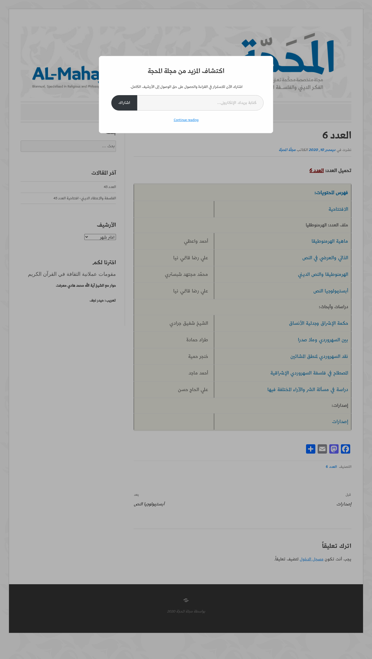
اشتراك (124, 102)
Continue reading (186, 120)
